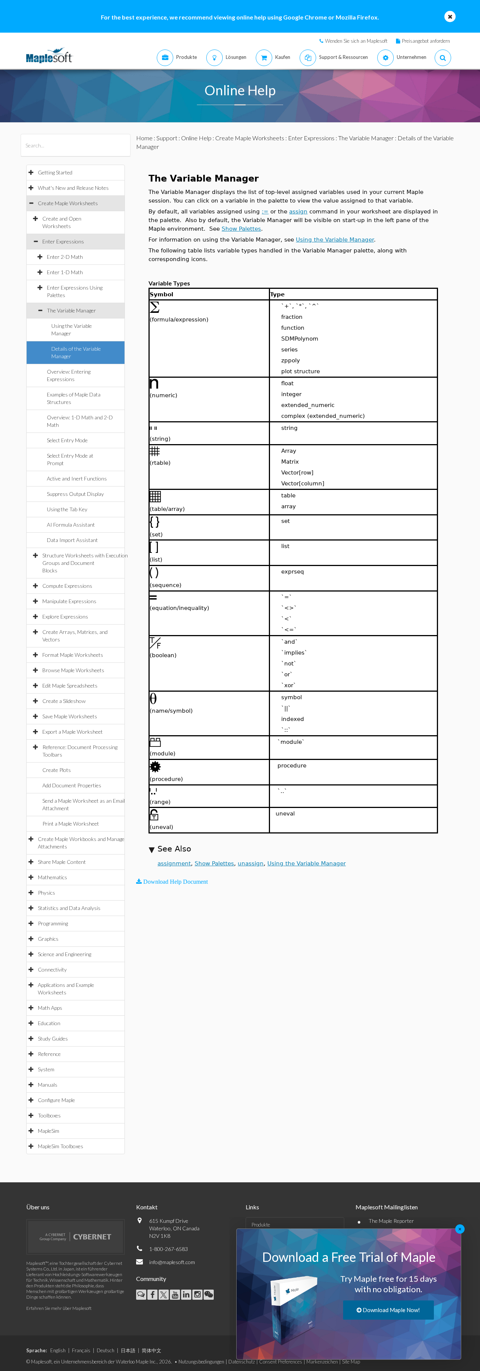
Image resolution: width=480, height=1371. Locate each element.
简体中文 (151, 1350)
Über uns (38, 1206)
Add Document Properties (71, 785)
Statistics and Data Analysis (69, 908)
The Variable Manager (71, 310)
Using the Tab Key (67, 509)
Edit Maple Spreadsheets (70, 685)
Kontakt (147, 1206)
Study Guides (53, 1038)
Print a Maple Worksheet (70, 823)
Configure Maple (56, 1100)
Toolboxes (49, 1115)
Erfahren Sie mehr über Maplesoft (59, 1308)
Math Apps (50, 1008)
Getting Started (55, 172)
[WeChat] (209, 1295)
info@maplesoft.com (172, 1262)
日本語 (128, 1350)
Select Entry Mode (67, 440)
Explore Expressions (65, 616)
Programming (53, 923)
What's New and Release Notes (73, 188)
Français (81, 1350)
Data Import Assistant (72, 540)
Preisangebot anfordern (426, 41)
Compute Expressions (67, 586)
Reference (49, 1054)
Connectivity (52, 969)
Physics (46, 892)
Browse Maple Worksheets (73, 670)
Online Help (196, 137)
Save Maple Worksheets (69, 716)
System (46, 1069)
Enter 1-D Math (65, 272)
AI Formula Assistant (71, 524)
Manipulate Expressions (69, 601)
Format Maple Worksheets (72, 655)
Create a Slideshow (64, 701)
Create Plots (56, 770)
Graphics (48, 939)
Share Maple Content (62, 862)
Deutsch (105, 1350)
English (58, 1350)
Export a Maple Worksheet (72, 731)
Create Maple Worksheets (68, 203)
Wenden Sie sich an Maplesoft (356, 41)
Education (49, 1023)
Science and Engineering (64, 954)
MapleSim (48, 1131)
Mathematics (52, 877)
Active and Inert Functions (77, 478)
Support (166, 137)
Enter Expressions (63, 241)
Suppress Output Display (75, 494)
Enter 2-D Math (65, 257)
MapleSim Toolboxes (60, 1146)
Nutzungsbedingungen (201, 1362)
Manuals (47, 1084)
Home (144, 137)
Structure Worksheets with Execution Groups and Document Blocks (85, 563)
